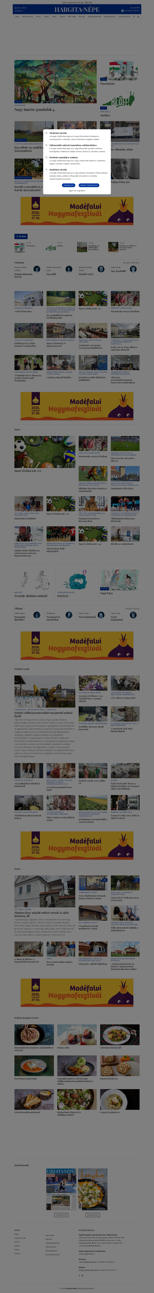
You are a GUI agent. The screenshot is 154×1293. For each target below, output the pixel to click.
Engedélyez (69, 185)
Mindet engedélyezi (89, 185)
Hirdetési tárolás (58, 133)
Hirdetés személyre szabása (63, 157)
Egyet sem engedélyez (77, 191)
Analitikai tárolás (58, 169)
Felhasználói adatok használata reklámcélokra (73, 145)
